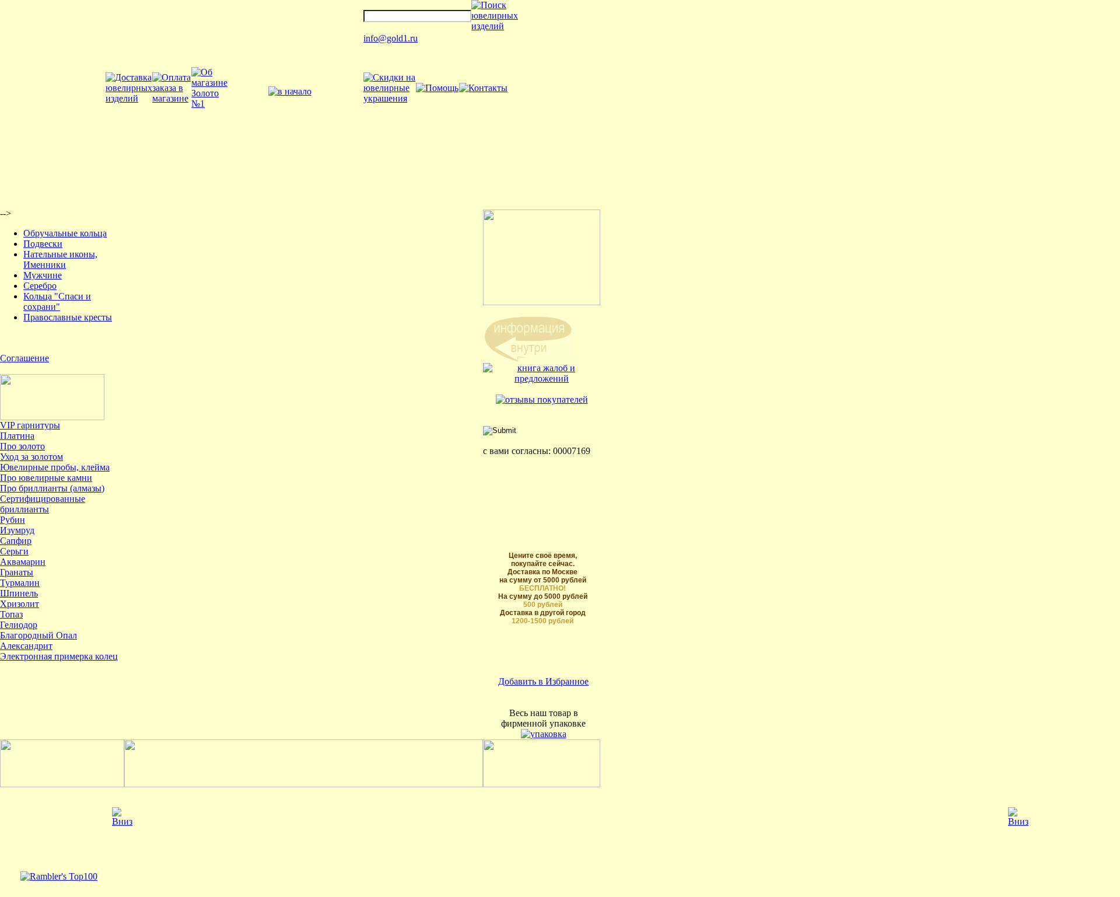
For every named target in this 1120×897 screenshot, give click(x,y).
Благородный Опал (38, 635)
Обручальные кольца (65, 233)
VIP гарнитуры (30, 425)
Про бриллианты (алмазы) (52, 488)
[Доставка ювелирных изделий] (129, 98)
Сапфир (16, 541)
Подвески (42, 244)
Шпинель (19, 593)
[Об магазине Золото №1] (209, 104)
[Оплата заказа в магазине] (171, 98)
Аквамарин (23, 562)
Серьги (14, 551)
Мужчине (42, 275)
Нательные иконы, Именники (60, 259)
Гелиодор (18, 625)
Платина (17, 436)
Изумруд (17, 530)
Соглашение (24, 358)
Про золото (22, 446)
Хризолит (19, 604)
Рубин (12, 520)
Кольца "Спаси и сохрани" (57, 301)
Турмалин (20, 583)
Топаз (11, 614)
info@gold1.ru (390, 38)
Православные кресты (67, 317)
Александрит (26, 646)
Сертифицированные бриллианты (42, 504)
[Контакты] (483, 88)
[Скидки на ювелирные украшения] (389, 98)
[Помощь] (437, 88)
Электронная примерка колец (59, 656)
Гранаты (16, 572)
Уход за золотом (31, 457)
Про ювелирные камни (46, 478)
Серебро (40, 286)
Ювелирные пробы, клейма (55, 467)
